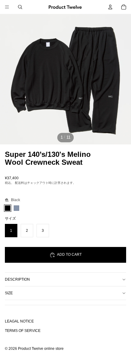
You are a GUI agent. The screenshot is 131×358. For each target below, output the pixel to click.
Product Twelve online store (41, 349)
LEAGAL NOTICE (19, 321)
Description (17, 279)
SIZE (9, 293)
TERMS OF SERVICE (23, 331)
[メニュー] (7, 7)
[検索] (20, 7)
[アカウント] (110, 7)
